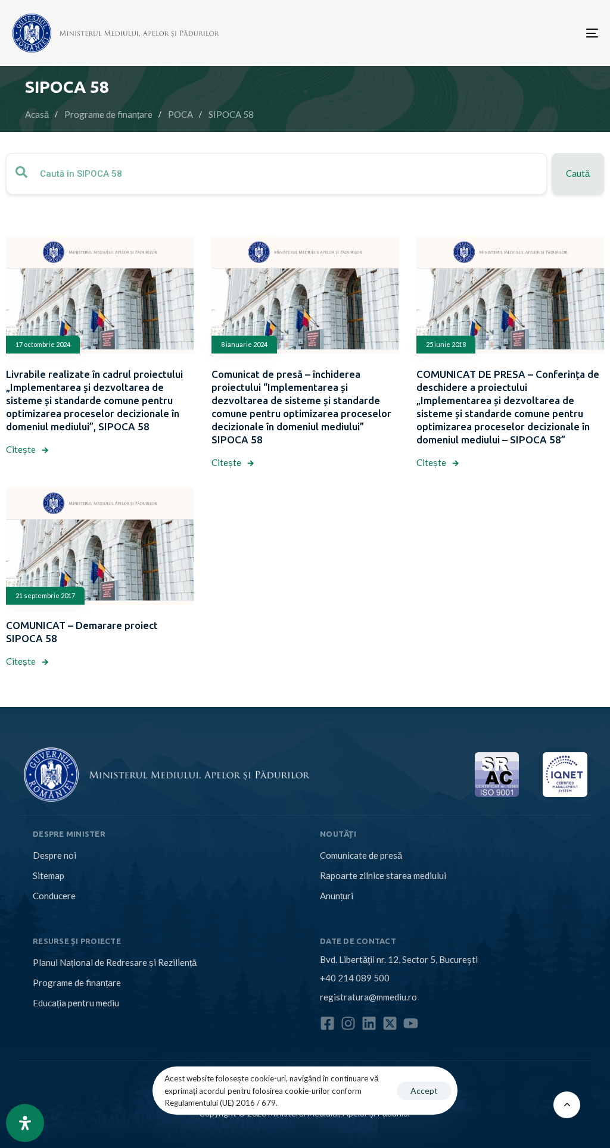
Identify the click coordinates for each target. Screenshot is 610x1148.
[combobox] (276, 174)
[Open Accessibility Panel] (25, 1123)
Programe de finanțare (77, 982)
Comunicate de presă (361, 855)
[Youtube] (410, 1023)
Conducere (54, 895)
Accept (424, 1091)
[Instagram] (348, 1023)
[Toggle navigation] (500, 33)
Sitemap (48, 875)
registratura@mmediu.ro (368, 996)
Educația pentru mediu (76, 1002)
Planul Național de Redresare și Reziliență (115, 962)
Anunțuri (336, 895)
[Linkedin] (369, 1023)
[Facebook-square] (327, 1023)
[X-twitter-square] (389, 1023)
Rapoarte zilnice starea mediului (383, 875)
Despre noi (54, 855)
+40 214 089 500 (355, 977)
